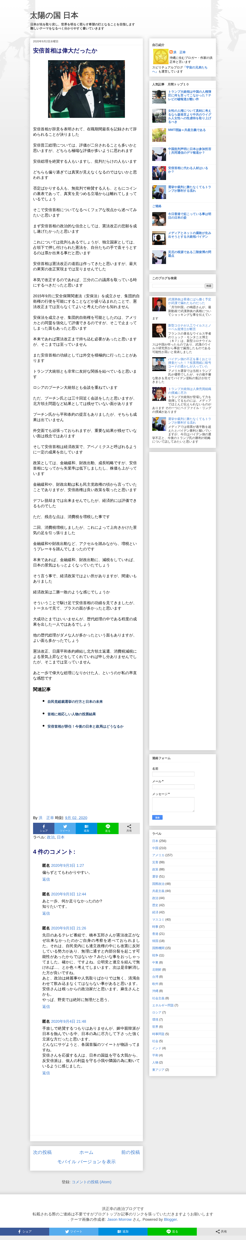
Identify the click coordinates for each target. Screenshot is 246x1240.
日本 (61, 837)
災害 (155, 862)
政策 (155, 869)
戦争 (155, 955)
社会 (155, 1041)
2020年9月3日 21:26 (68, 928)
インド (156, 1048)
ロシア (156, 1012)
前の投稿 (130, 1152)
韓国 (155, 941)
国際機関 (158, 948)
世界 (155, 1026)
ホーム (86, 1152)
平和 (155, 1055)
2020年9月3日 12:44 (68, 894)
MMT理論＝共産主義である (187, 130)
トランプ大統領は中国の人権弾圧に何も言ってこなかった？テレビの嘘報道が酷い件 (189, 95)
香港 (155, 933)
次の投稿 (42, 1152)
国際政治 (158, 883)
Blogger (170, 1219)
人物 (155, 1062)
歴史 (155, 905)
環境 (155, 1019)
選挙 (155, 876)
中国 (155, 848)
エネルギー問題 (163, 1005)
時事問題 (158, 1034)
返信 (46, 879)
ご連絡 (156, 206)
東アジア (158, 1069)
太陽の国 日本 (54, 15)
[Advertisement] (86, 777)
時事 (155, 926)
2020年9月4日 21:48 (68, 1021)
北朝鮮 (156, 969)
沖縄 (155, 991)
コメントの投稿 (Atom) (91, 1182)
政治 (51, 837)
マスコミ (158, 919)
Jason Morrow (119, 1219)
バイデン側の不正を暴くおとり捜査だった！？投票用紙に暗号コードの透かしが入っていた (189, 362)
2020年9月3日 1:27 (67, 865)
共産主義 (158, 891)
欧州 (155, 983)
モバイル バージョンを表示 (86, 1161)
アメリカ (158, 855)
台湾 (155, 976)
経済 (155, 912)
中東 (155, 962)
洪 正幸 (179, 52)
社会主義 (158, 998)
